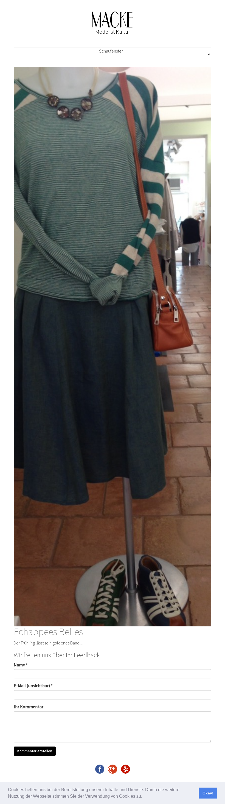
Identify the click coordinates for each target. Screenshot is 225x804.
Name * (21, 664)
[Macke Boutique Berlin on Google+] (112, 769)
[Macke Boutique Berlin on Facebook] (99, 769)
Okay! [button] (208, 793)
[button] (144, 797)
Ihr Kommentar (28, 706)
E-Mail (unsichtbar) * (33, 685)
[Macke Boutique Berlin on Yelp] (125, 769)
